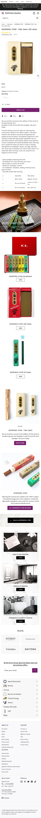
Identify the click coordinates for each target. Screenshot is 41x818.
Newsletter (5, 764)
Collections (10, 24)
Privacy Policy (24, 745)
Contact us (23, 729)
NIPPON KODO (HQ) (7, 747)
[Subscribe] (34, 670)
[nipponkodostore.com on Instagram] (21, 782)
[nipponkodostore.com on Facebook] (25, 782)
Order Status (5, 753)
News (3, 734)
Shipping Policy (24, 742)
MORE (20, 280)
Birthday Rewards (7, 761)
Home (3, 24)
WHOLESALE (5, 745)
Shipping (4, 91)
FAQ (21, 737)
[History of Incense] (20, 574)
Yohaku (17, 1)
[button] (6, 32)
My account (5, 772)
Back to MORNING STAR (22, 520)
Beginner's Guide (25, 734)
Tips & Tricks (23, 731)
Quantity (5, 94)
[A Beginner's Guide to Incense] (20, 605)
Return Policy (24, 739)
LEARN (20, 558)
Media (3, 731)
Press (3, 737)
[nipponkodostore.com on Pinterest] (32, 782)
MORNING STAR (18, 24)
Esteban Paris (29, 1)
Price (3, 84)
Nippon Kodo (4, 1)
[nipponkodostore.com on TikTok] (35, 782)
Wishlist (4, 759)
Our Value (4, 729)
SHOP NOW (20, 443)
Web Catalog (5, 739)
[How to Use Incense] (20, 542)
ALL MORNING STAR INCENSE (20, 508)
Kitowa (22, 1)
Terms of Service (6, 769)
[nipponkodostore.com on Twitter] (28, 782)
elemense (11, 1)
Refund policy (5, 756)
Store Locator (5, 742)
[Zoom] (38, 75)
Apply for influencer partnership (11, 766)
